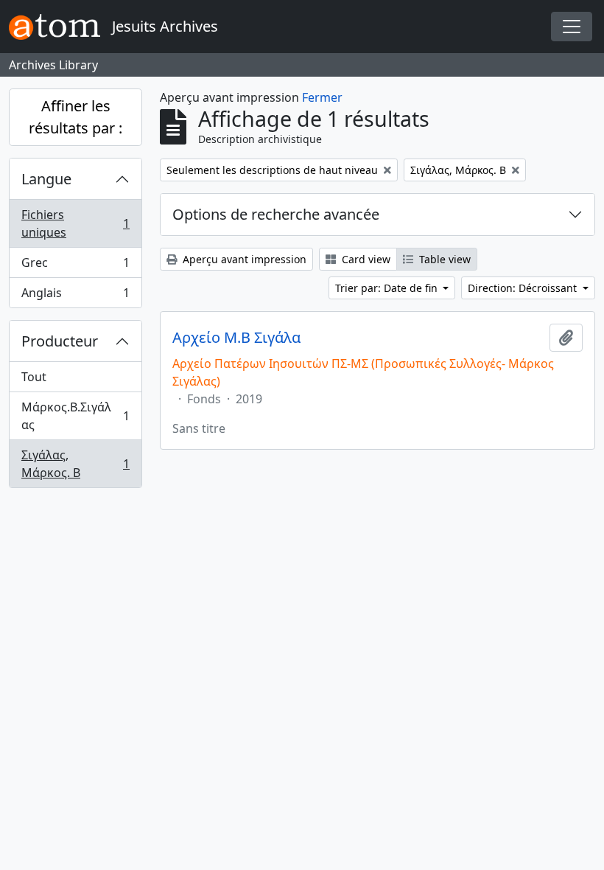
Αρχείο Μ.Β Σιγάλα (236, 338)
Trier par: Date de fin (387, 288)
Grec (75, 266)
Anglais (75, 296)
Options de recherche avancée (275, 214)
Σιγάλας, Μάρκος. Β (75, 464)
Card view (364, 259)
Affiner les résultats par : (75, 117)
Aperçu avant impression (243, 259)
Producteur (59, 341)
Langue (46, 179)
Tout (33, 377)
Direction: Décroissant (524, 288)
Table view (443, 259)
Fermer (322, 97)
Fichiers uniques (75, 223)
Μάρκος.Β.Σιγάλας (75, 416)
